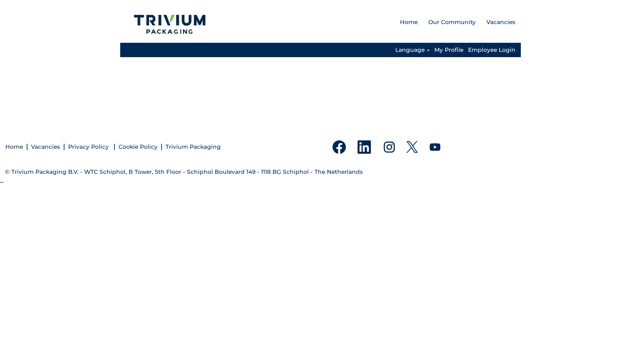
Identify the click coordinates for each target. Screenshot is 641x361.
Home (409, 22)
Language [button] (410, 50)
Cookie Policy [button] (138, 147)
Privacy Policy (89, 147)
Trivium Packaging (193, 147)
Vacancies (500, 22)
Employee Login (491, 50)
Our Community (452, 22)
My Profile (448, 50)
